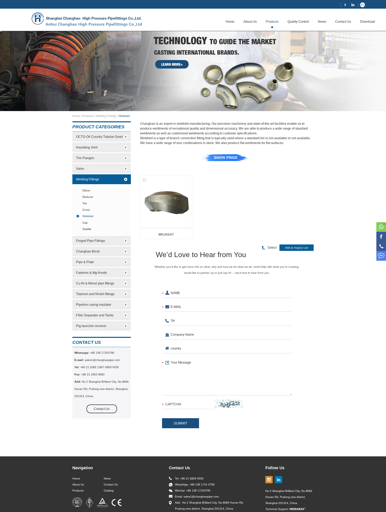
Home (230, 21)
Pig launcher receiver (91, 326)
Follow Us (274, 468)
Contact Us (343, 21)
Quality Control (298, 21)
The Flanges (85, 158)
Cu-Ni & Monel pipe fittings (95, 283)
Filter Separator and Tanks (95, 315)
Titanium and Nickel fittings (95, 294)
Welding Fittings (106, 116)
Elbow (86, 190)
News (322, 21)
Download (367, 21)
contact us (86, 342)
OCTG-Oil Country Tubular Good (99, 136)
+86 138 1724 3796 (202, 484)
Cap (85, 222)
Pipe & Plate (85, 262)
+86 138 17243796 (101, 352)
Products (272, 21)
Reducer (87, 196)
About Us (250, 21)
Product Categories (98, 126)
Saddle (86, 229)
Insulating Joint (87, 147)
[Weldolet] (166, 202)
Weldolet (124, 116)
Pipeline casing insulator (93, 304)
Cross (86, 209)
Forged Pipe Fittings (90, 240)
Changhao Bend (88, 251)
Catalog (109, 490)
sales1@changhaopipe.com (103, 360)
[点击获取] (229, 404)
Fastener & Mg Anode (91, 272)
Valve (80, 168)
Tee (84, 203)
